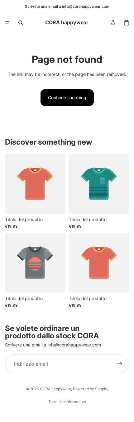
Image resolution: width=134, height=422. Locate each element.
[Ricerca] (20, 23)
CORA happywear (55, 389)
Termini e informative (67, 401)
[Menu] (7, 23)
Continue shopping (67, 97)
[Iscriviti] (119, 363)
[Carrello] (126, 23)
